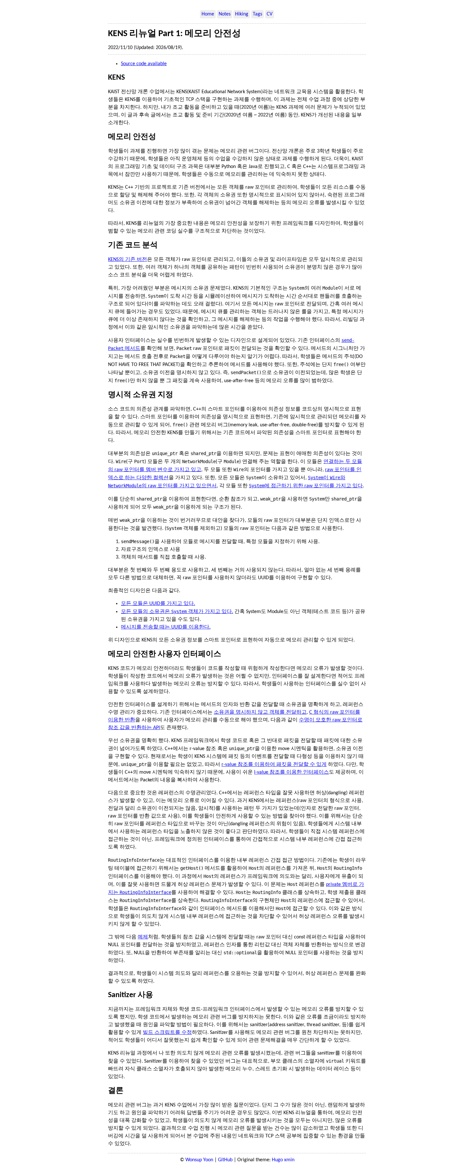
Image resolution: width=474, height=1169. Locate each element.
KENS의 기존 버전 (127, 259)
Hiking (241, 14)
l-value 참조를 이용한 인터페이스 (291, 772)
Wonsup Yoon (199, 1160)
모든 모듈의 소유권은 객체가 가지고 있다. (177, 611)
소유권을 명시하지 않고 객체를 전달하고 (260, 712)
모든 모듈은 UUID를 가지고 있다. (158, 603)
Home (208, 14)
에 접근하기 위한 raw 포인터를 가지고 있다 (306, 486)
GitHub (225, 1160)
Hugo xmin (283, 1160)
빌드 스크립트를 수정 (167, 1032)
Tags (257, 14)
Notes (225, 14)
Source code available (144, 63)
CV (269, 14)
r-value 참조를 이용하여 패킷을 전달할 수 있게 (274, 764)
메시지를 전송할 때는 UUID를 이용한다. (166, 627)
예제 (143, 937)
